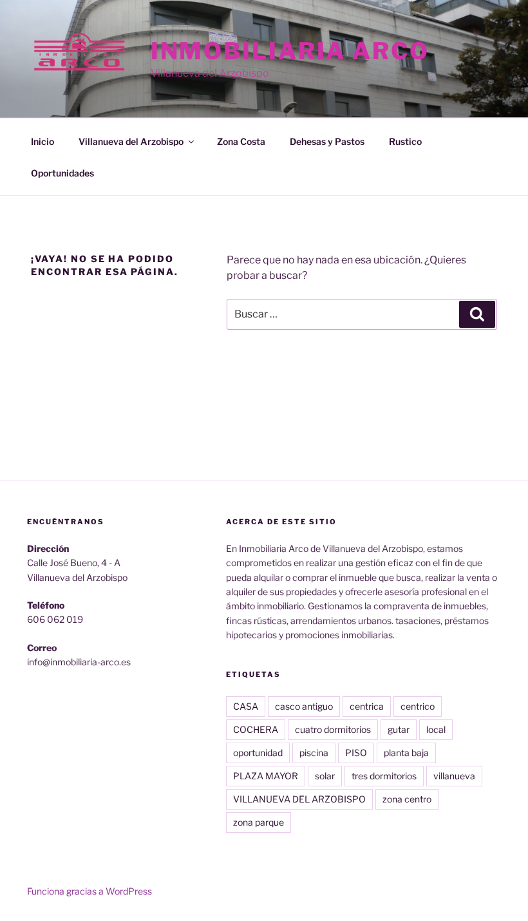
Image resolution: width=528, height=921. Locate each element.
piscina (313, 752)
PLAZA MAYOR (265, 775)
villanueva (454, 775)
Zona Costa (241, 141)
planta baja (406, 752)
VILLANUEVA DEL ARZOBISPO (299, 798)
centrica (367, 706)
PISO (356, 752)
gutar (399, 729)
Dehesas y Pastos (327, 141)
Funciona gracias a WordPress (89, 891)
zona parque (258, 822)
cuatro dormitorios (333, 729)
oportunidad (258, 752)
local (436, 729)
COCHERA (255, 729)
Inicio (42, 141)
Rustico (405, 141)
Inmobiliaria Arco (290, 51)
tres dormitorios (384, 775)
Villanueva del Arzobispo (131, 141)
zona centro (406, 798)
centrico (418, 706)
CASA (245, 706)
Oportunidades (62, 172)
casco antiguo (304, 706)
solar (325, 775)
